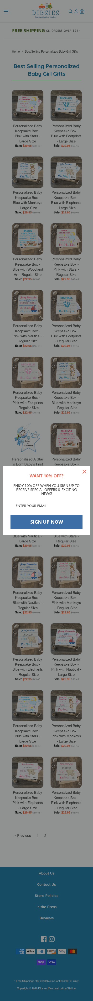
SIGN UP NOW (46, 522)
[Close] (84, 471)
